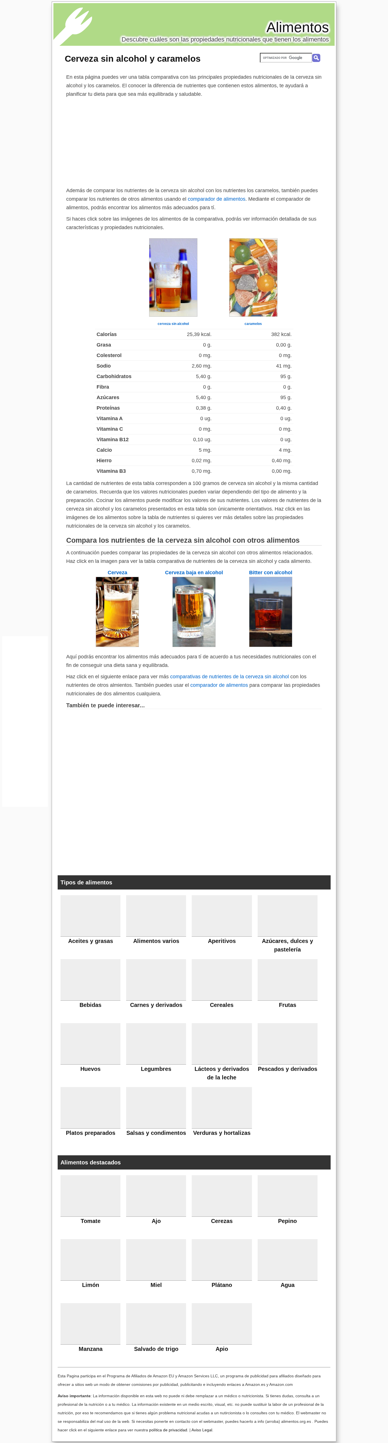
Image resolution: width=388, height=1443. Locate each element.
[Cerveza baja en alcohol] (194, 645)
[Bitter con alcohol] (270, 645)
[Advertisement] (194, 141)
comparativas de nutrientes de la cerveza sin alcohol (229, 676)
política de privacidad (168, 1430)
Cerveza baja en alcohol (194, 572)
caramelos (253, 324)
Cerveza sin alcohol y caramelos (133, 58)
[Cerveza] (117, 645)
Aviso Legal (201, 1430)
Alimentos (297, 27)
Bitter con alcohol (270, 572)
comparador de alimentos (216, 199)
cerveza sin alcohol (173, 324)
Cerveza (117, 572)
